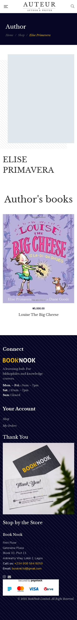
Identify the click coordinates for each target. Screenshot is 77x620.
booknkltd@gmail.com (26, 568)
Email (9, 576)
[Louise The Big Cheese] (38, 258)
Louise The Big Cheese (39, 315)
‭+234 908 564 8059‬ (28, 563)
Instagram (4, 576)
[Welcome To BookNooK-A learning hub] (39, 6)
